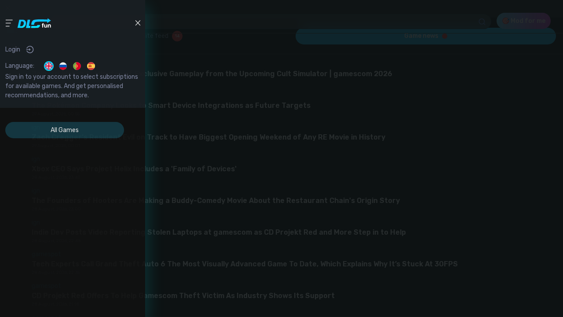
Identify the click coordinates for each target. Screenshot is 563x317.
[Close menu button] (138, 23)
